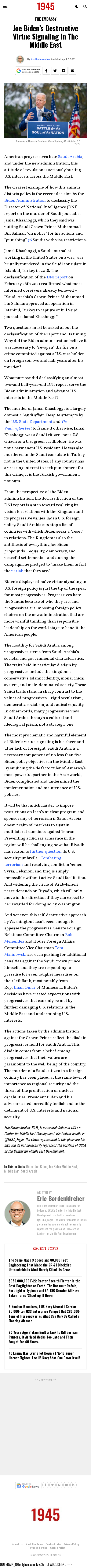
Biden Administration (25, 201)
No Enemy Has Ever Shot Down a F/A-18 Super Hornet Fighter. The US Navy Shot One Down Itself (44, 1355)
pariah (17, 571)
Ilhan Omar (25, 988)
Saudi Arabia (70, 157)
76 (30, 240)
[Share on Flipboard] (64, 71)
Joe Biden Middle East (63, 1166)
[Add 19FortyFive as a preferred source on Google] (28, 71)
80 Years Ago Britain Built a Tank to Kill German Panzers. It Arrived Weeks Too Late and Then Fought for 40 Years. (43, 1337)
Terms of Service (37, 1547)
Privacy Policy (71, 1544)
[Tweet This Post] (55, 71)
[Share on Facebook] (46, 71)
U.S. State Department (31, 422)
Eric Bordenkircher (40, 59)
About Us (17, 1544)
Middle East (11, 1171)
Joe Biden (41, 1166)
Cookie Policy (57, 1547)
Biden (29, 1166)
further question (46, 852)
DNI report (57, 277)
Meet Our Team (34, 1544)
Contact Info (53, 1544)
